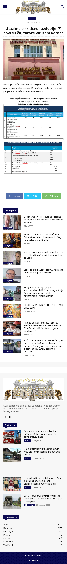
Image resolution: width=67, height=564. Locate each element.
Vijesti (32, 18)
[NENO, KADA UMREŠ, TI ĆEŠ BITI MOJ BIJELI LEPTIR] (12, 311)
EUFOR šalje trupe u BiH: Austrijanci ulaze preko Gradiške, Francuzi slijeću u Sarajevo (43, 498)
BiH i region (29, 505)
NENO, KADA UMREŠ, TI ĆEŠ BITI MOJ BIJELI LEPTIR (43, 306)
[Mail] (9, 417)
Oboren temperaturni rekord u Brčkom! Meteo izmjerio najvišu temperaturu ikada (40, 434)
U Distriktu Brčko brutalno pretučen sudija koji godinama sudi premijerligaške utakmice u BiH (42, 481)
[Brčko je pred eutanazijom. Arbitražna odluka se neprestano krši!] (12, 275)
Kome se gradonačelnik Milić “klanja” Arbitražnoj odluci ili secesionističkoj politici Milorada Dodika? (43, 237)
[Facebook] (5, 417)
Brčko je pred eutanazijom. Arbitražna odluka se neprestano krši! (43, 271)
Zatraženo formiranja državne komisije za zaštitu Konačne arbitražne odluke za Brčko (44, 255)
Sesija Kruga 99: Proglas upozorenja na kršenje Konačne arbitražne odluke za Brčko (43, 219)
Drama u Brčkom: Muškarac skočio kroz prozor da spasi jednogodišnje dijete (42, 451)
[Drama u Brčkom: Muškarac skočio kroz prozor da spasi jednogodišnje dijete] (12, 455)
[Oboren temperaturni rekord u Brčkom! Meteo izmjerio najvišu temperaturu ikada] (12, 437)
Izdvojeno (8, 228)
